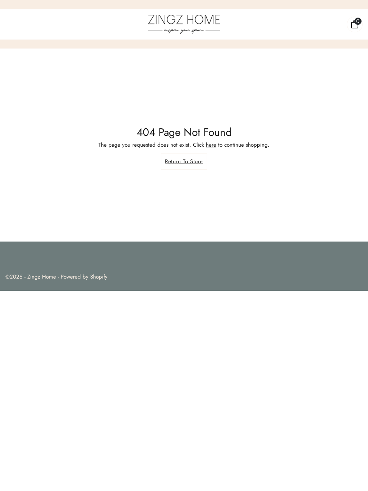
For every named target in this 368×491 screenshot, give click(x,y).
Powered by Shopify (84, 277)
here (211, 145)
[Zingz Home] (184, 24)
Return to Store (184, 161)
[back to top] (352, 472)
